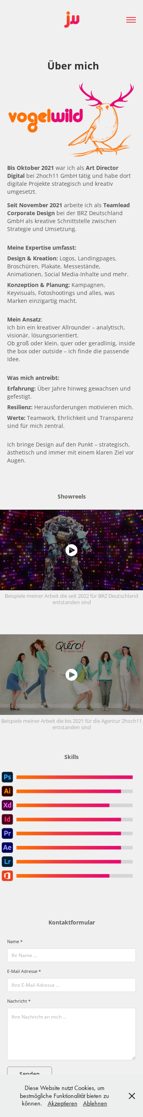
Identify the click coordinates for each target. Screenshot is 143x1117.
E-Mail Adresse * (24, 971)
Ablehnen (95, 1103)
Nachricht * (19, 1001)
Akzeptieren (62, 1103)
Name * (15, 941)
